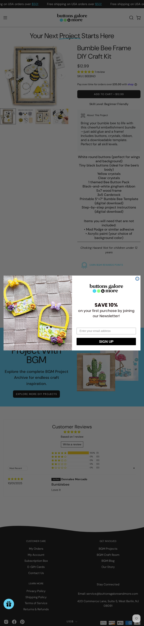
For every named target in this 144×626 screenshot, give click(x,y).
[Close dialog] (137, 278)
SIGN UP (106, 341)
